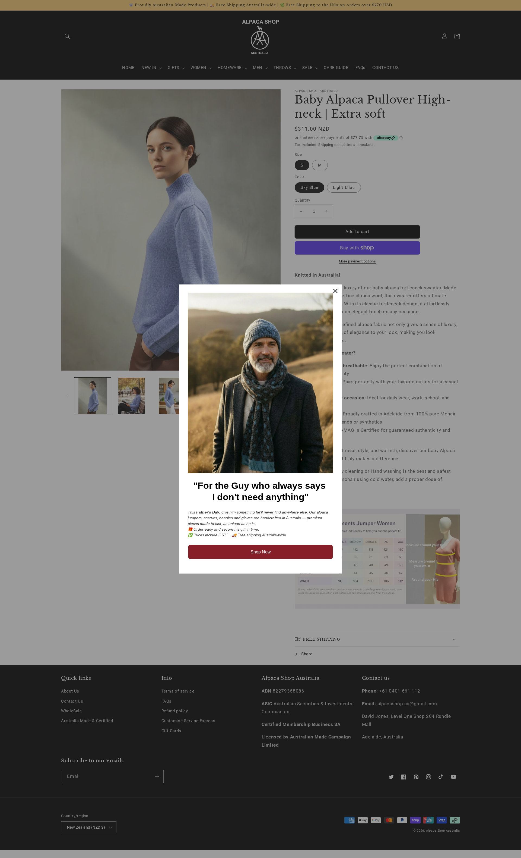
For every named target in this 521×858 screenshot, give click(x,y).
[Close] (335, 291)
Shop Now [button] (260, 552)
